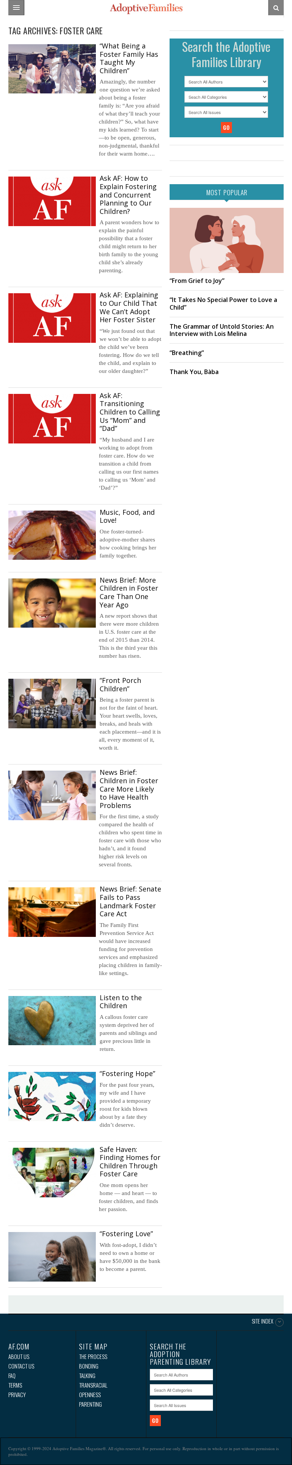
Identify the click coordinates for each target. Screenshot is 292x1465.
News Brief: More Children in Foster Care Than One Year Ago (129, 592)
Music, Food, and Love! (127, 516)
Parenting (90, 1404)
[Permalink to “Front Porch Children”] (52, 703)
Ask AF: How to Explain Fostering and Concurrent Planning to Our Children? (128, 194)
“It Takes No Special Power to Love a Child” (223, 303)
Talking (87, 1376)
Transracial (93, 1385)
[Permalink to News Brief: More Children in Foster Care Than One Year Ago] (52, 603)
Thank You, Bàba (194, 372)
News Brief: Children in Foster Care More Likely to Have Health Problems (129, 789)
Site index (262, 1321)
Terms (15, 1385)
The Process (93, 1357)
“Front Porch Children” (120, 684)
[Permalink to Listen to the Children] (52, 1020)
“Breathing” (187, 353)
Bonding (88, 1366)
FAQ (12, 1376)
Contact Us (21, 1366)
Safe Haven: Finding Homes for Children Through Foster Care (130, 1162)
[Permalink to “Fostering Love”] (52, 1257)
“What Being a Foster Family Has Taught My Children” (129, 58)
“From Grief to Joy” (197, 280)
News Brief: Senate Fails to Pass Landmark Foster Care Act (130, 901)
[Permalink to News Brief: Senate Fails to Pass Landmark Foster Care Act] (52, 912)
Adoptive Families (146, 9)
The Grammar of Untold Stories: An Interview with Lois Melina (222, 330)
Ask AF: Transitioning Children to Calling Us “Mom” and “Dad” (130, 412)
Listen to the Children (121, 1001)
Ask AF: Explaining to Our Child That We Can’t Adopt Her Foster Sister (129, 307)
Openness (90, 1395)
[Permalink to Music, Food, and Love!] (52, 535)
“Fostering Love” (126, 1233)
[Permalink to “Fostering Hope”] (52, 1096)
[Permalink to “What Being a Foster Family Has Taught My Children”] (52, 68)
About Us (18, 1357)
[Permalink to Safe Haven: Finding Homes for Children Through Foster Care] (52, 1172)
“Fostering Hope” (127, 1073)
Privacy (17, 1395)
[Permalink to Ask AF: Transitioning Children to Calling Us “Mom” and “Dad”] (52, 418)
